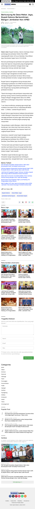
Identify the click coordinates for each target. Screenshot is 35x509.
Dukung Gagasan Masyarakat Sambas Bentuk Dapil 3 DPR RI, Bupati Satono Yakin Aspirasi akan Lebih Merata (17, 169)
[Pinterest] (16, 496)
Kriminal (3, 372)
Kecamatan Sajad (22, 196)
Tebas (2, 401)
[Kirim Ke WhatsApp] (32, 202)
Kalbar (3, 369)
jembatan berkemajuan (8, 196)
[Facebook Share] (19, 202)
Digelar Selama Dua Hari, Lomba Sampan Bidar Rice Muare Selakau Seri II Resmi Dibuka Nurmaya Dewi (19, 431)
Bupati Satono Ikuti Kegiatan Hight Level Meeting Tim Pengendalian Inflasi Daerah (15, 180)
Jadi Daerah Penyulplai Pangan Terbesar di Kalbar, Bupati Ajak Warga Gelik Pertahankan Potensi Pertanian (17, 172)
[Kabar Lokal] (10, 4)
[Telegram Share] (29, 202)
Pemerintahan (5, 12)
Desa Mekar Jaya (16, 193)
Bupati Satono (6, 193)
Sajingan (3, 388)
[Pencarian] (33, 4)
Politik (2, 385)
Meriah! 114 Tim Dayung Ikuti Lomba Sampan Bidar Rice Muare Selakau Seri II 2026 (18, 420)
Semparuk (4, 397)
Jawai (2, 367)
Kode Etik (13, 501)
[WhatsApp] (22, 496)
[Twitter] (13, 496)
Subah (2, 399)
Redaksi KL (7, 22)
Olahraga (3, 376)
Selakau (3, 395)
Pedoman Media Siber (18, 502)
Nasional (3, 374)
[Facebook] (10, 496)
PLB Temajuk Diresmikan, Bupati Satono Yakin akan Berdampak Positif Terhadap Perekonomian (15, 165)
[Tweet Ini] (23, 202)
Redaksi (20, 501)
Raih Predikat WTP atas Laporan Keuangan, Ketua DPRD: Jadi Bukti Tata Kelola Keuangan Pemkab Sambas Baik (16, 184)
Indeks (7, 501)
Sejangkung (4, 392)
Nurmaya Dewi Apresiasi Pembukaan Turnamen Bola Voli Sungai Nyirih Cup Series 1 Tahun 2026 (19, 414)
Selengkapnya (17, 482)
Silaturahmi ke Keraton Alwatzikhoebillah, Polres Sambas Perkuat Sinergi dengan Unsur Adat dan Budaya (16, 176)
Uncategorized (5, 404)
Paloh (2, 379)
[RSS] (25, 496)
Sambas (11, 12)
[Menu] (2, 4)
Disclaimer (26, 501)
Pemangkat (4, 381)
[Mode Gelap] (30, 4)
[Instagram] (19, 496)
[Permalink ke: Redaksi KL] (2, 23)
